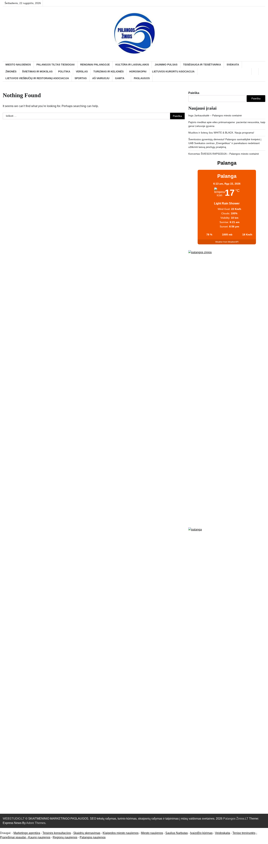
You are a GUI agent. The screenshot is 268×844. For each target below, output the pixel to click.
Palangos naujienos (93, 837)
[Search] (261, 71)
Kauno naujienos (39, 837)
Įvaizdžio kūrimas (201, 833)
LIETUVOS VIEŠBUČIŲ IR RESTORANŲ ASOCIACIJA (37, 78)
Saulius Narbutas (176, 833)
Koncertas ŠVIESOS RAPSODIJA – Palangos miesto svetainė (223, 153)
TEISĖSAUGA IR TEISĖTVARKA (202, 64)
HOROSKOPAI (137, 71)
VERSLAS (82, 71)
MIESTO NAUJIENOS (18, 64)
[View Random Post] (255, 71)
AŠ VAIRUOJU (100, 78)
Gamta (119, 78)
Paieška (193, 92)
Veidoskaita (222, 833)
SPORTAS (81, 78)
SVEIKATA (233, 64)
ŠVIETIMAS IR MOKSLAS (37, 71)
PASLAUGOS (142, 78)
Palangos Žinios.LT (235, 818)
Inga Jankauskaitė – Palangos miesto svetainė (215, 115)
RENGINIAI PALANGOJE (95, 64)
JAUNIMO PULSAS (166, 64)
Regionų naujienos (65, 837)
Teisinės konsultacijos (56, 833)
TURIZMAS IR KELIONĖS (108, 71)
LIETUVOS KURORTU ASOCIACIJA (173, 71)
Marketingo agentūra (26, 833)
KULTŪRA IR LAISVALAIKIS (132, 64)
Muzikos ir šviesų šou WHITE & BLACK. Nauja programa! (221, 132)
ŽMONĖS (10, 71)
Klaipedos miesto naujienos (121, 833)
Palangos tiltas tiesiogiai (55, 64)
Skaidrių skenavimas (86, 833)
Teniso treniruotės (243, 833)
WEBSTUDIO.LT (14, 818)
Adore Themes (35, 822)
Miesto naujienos (152, 833)
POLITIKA (64, 71)
